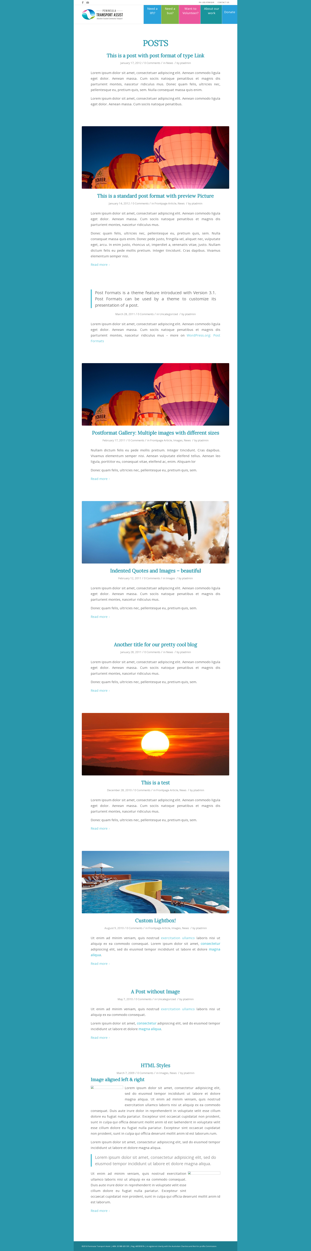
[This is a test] (155, 744)
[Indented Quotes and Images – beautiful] (155, 532)
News (169, 63)
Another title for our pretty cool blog (155, 644)
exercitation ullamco (178, 938)
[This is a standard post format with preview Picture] (155, 157)
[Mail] (87, 2)
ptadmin (185, 63)
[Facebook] (82, 2)
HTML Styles (155, 1065)
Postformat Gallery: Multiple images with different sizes (155, 433)
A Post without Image (155, 991)
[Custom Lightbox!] (155, 882)
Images (178, 440)
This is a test (155, 782)
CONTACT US (223, 2)
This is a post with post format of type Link (155, 55)
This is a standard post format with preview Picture (155, 196)
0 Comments (152, 63)
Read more (99, 264)
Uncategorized (169, 314)
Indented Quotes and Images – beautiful (155, 571)
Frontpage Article (165, 203)
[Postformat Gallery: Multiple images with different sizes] (155, 394)
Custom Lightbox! (155, 920)
